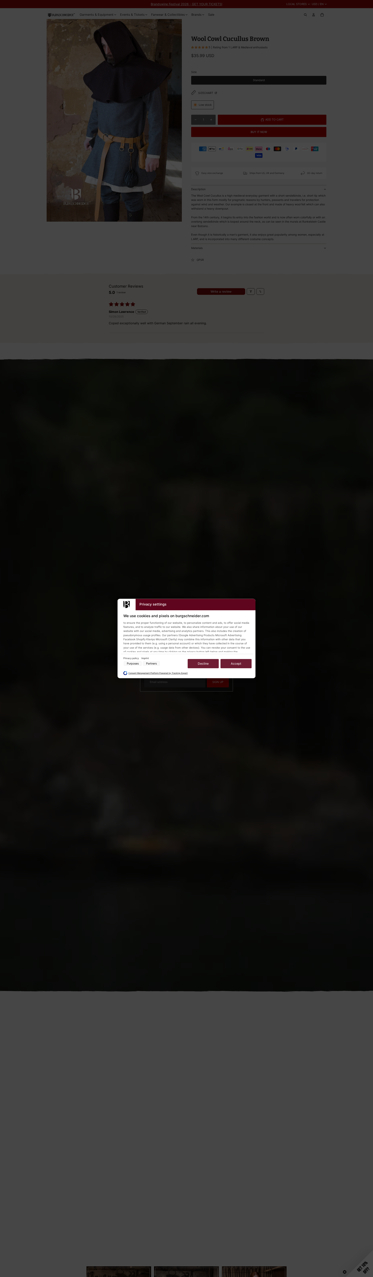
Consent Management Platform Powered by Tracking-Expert (158, 673)
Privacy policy (131, 658)
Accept (236, 663)
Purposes (133, 663)
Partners (151, 663)
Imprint (145, 658)
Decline (203, 663)
